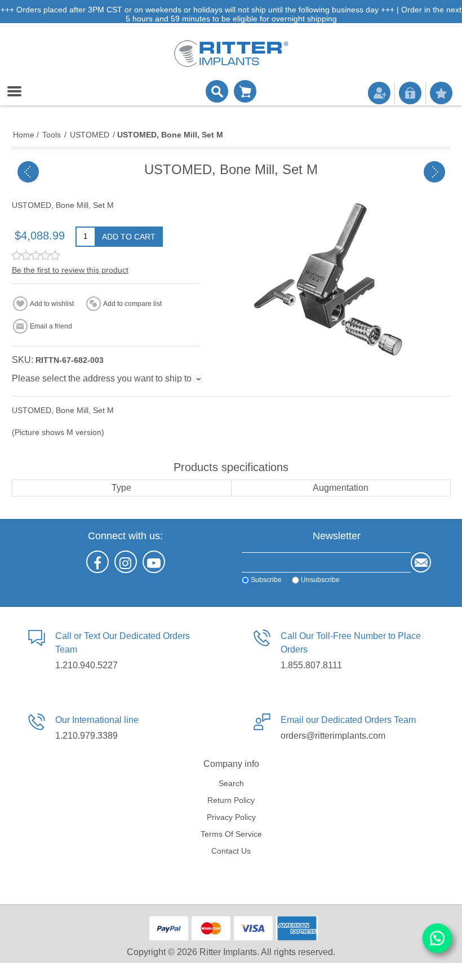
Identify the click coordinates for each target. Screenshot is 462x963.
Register (379, 93)
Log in (410, 93)
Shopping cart (245, 91)
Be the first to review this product (70, 269)
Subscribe (266, 580)
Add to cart (129, 236)
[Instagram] (125, 562)
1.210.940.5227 (86, 665)
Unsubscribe (320, 580)
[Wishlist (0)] (441, 93)
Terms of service (231, 833)
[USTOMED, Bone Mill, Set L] (28, 172)
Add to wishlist (52, 304)
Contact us (231, 850)
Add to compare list (132, 304)
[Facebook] (97, 562)
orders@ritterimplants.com (333, 735)
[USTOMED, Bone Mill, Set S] (434, 172)
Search (231, 783)
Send (421, 562)
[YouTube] (154, 562)
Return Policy (231, 800)
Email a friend (51, 326)
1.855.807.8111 (311, 665)
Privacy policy (231, 817)
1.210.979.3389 (86, 735)
